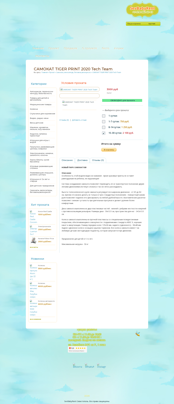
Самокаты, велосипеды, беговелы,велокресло (41, 191)
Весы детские (36, 123)
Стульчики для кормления (42, 114)
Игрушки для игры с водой (40, 141)
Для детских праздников (42, 186)
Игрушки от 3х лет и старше (39, 180)
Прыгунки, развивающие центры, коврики (42, 148)
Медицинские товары (40, 104)
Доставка (82, 160)
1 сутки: (113, 115)
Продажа (70, 48)
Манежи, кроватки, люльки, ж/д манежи (40, 128)
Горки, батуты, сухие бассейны (39, 161)
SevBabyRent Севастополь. (76, 401)
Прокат (54, 48)
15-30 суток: (121, 132)
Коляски (34, 109)
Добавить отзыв (79, 120)
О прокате (89, 48)
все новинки (35, 319)
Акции (119, 48)
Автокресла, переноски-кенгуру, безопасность (41, 92)
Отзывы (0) (64, 120)
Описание (67, 160)
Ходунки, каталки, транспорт (38, 135)
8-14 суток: (120, 127)
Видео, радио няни (39, 118)
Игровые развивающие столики (41, 167)
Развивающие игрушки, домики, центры (41, 174)
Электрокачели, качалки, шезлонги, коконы (41, 154)
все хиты (34, 247)
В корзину (109, 150)
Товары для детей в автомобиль (39, 99)
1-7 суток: (119, 121)
